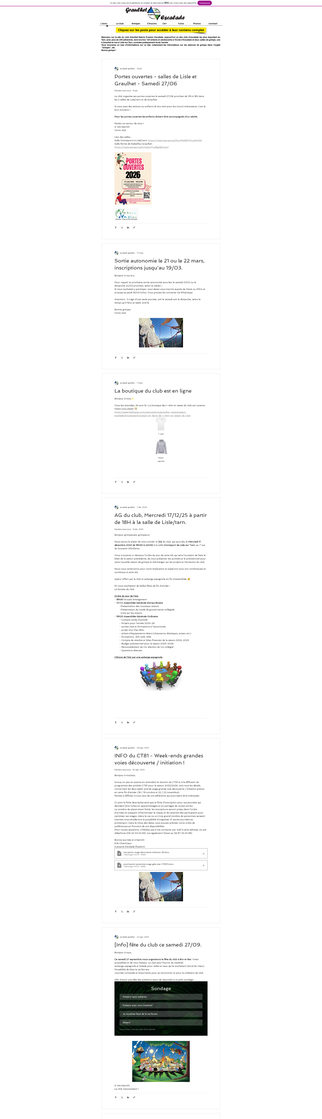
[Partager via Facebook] (115, 227)
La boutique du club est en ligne (153, 391)
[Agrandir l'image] (132, 178)
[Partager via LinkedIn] (128, 227)
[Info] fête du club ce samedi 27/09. (158, 945)
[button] (161, 30)
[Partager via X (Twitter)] (122, 227)
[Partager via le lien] (134, 227)
